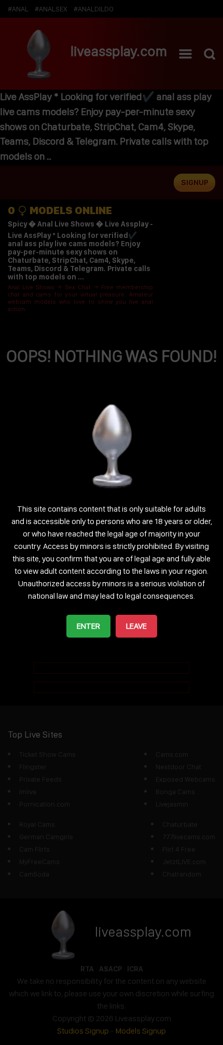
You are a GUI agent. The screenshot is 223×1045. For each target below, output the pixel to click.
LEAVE (136, 626)
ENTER (88, 626)
